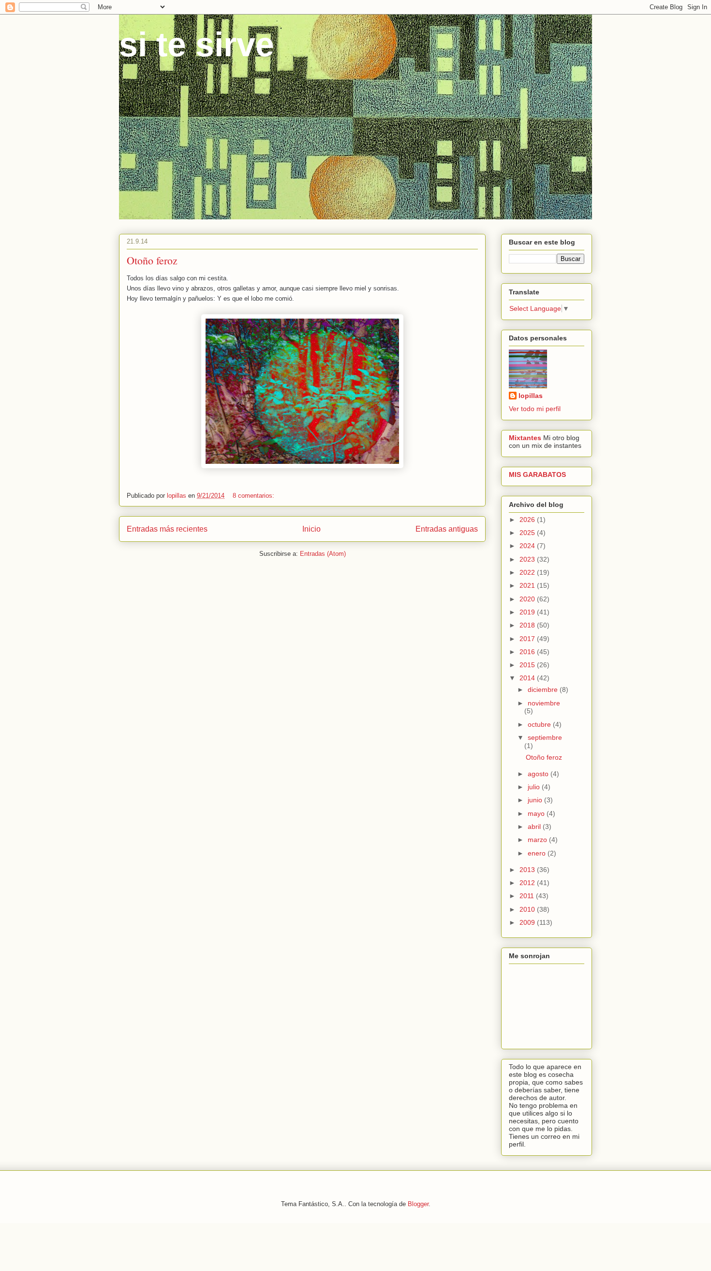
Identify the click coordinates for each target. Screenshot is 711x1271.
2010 (528, 909)
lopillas (530, 395)
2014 (528, 678)
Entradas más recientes (167, 529)
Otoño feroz (152, 260)
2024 (528, 546)
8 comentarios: (254, 495)
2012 (528, 883)
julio (535, 787)
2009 (528, 922)
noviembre (544, 703)
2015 (528, 665)
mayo (537, 813)
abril (535, 826)
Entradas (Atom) (323, 553)
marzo (538, 839)
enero (538, 853)
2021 (528, 585)
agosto (539, 774)
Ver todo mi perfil (535, 409)
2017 (528, 639)
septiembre (545, 737)
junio (536, 800)
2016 (528, 652)
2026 (528, 519)
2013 (528, 869)
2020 (528, 599)
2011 (527, 896)
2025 (528, 532)
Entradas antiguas (446, 529)
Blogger (418, 1204)
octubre (540, 724)
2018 (528, 625)
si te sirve (196, 44)
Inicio (311, 529)
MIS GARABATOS (537, 474)
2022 (528, 572)
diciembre (544, 689)
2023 (528, 559)
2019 (528, 612)
